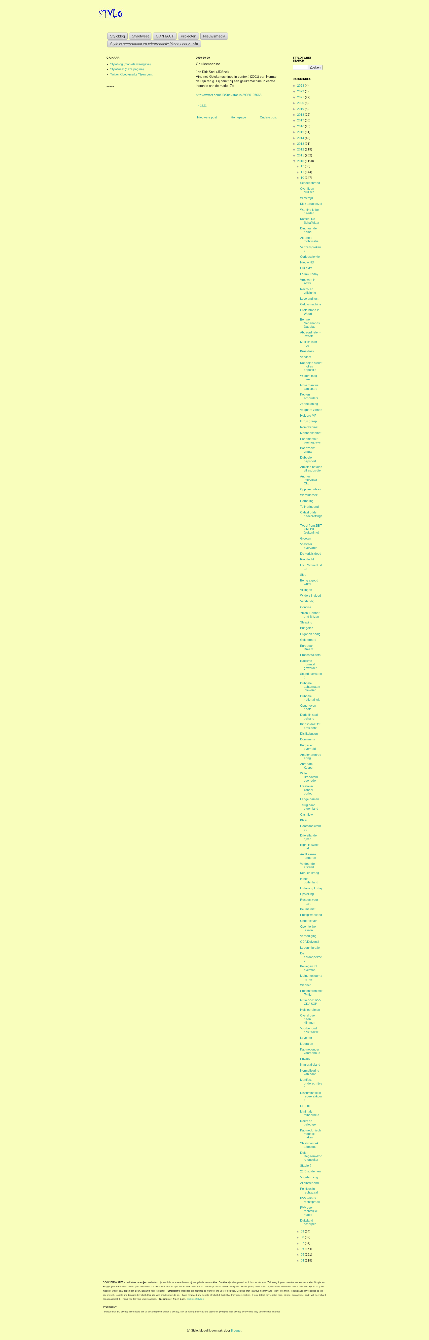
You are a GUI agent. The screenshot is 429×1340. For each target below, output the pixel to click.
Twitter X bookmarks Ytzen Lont (131, 74)
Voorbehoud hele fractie (309, 1030)
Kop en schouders (309, 396)
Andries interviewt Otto (308, 480)
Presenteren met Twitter (311, 992)
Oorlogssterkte (310, 256)
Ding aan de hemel (308, 230)
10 (303, 178)
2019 (301, 109)
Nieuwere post (207, 117)
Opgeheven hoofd (308, 707)
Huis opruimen (310, 1010)
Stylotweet (140, 36)
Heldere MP (308, 415)
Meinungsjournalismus (311, 977)
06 (303, 1249)
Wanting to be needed (309, 211)
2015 (301, 132)
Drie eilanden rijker (309, 837)
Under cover (308, 921)
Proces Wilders (310, 655)
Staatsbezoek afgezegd (309, 1145)
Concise (305, 607)
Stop (303, 575)
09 (303, 1231)
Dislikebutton (309, 733)
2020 (301, 103)
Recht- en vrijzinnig (308, 291)
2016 (301, 126)
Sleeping (306, 622)
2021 (301, 97)
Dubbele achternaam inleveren (310, 687)
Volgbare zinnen (311, 410)
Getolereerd (308, 640)
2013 (301, 143)
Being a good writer (309, 582)
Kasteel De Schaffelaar (309, 220)
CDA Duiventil (309, 941)
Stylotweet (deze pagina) (127, 69)
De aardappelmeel (311, 957)
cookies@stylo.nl (195, 1299)
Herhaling (307, 501)
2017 (301, 120)
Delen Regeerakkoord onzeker (311, 1156)
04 (303, 1260)
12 (303, 166)
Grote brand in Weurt (310, 311)
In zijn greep (308, 421)
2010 (301, 161)
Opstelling (307, 894)
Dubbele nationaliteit (310, 697)
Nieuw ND (307, 262)
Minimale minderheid (309, 1113)
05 (303, 1254)
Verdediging (308, 936)
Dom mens (307, 739)
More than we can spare (309, 387)
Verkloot (305, 357)
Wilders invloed (310, 595)
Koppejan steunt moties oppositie (311, 366)
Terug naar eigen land (309, 806)
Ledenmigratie (310, 947)
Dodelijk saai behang (309, 716)
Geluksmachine (310, 304)
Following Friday (311, 888)
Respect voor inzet (309, 901)
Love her (306, 1038)
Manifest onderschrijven (311, 1083)
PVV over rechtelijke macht (309, 1211)
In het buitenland (309, 880)
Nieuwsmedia (214, 36)
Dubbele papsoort (308, 459)
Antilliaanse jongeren (308, 856)
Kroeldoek (307, 351)
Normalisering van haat (309, 1072)
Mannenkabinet (310, 433)
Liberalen (306, 1044)
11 (303, 172)
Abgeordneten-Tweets (310, 334)
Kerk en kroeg (309, 873)
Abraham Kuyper (307, 765)
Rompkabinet (309, 427)
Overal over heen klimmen (308, 1019)
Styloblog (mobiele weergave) (130, 64)
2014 (301, 138)
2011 (301, 155)
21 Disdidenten (310, 1171)
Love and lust (309, 298)
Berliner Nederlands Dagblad (310, 323)
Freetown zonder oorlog (306, 790)
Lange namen (309, 799)
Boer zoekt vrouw (307, 449)
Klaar (303, 820)
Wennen (306, 985)
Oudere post (268, 117)
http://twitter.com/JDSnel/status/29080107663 (228, 95)
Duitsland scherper (308, 1222)
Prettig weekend (311, 915)
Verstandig (307, 601)
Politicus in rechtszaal (309, 1190)
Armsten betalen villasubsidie (311, 468)
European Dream (307, 647)
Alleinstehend (309, 1183)
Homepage (238, 117)
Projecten (188, 36)
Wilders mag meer (308, 377)
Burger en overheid (308, 747)
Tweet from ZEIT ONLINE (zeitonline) (311, 529)
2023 (301, 85)
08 (303, 1237)
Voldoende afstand (307, 865)
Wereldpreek (309, 495)
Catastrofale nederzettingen (311, 516)
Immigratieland (310, 1064)
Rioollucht (307, 559)
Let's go (305, 1106)
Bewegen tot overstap (308, 968)
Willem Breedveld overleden (309, 777)
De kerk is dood (310, 553)
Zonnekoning (309, 404)
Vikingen (306, 590)
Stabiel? (305, 1165)
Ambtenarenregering (310, 756)
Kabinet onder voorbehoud (310, 1051)
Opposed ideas (310, 489)
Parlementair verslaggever (311, 440)
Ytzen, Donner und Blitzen (310, 614)
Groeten (305, 538)
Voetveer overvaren (309, 546)
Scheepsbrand (310, 183)
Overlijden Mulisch (307, 190)
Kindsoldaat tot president (310, 726)
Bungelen (306, 628)
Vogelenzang (309, 1177)
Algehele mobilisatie (309, 239)
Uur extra (306, 268)
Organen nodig (310, 634)
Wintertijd (306, 198)
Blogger (236, 1330)
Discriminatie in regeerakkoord (311, 1096)
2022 (301, 91)
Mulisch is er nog (308, 343)
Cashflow (306, 814)
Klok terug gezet (311, 204)
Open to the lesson (308, 928)
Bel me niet (307, 909)
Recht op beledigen (309, 1122)
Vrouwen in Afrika (308, 281)
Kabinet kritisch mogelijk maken (310, 1134)
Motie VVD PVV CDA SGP (310, 1002)
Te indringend (309, 506)
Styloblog (117, 36)
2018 (301, 114)
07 (303, 1243)
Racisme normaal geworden (309, 664)
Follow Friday (309, 274)
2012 (301, 149)
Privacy (305, 1059)
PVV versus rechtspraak (310, 1199)
